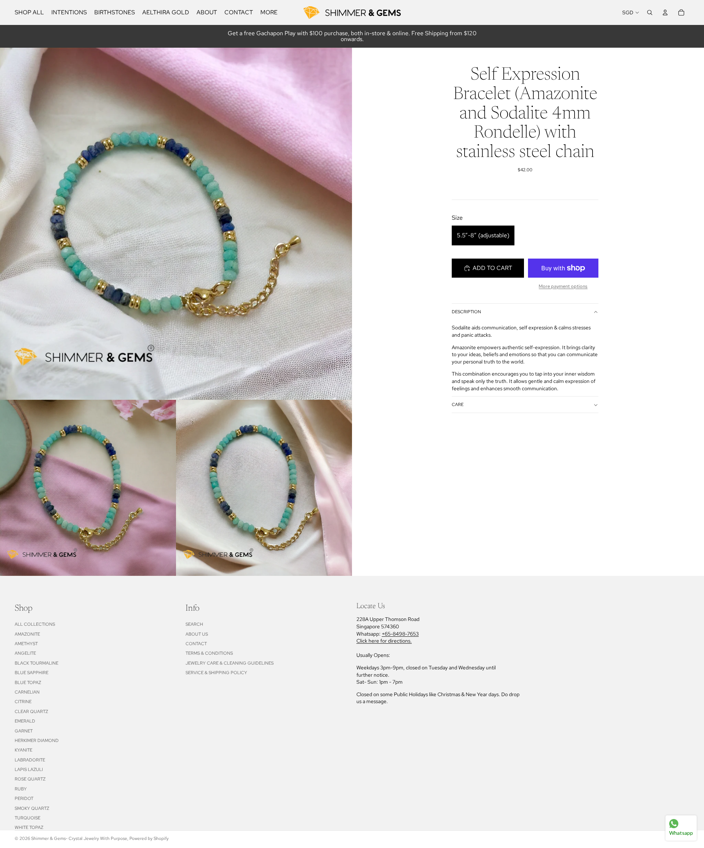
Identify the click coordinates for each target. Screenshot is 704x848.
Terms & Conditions (209, 653)
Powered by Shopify (149, 838)
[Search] (650, 12)
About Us (197, 634)
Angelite (25, 653)
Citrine (23, 702)
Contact (196, 644)
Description (466, 312)
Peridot (24, 798)
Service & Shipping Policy (216, 673)
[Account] (665, 12)
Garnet (24, 731)
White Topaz (29, 827)
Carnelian (27, 692)
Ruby (21, 789)
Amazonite (27, 634)
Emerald (25, 721)
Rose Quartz (30, 779)
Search (194, 624)
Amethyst (26, 644)
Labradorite (30, 760)
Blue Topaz (28, 683)
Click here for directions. (384, 640)
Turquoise (27, 818)
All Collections (35, 624)
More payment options (563, 286)
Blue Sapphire (31, 673)
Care (457, 405)
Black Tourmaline (36, 663)
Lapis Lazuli (29, 769)
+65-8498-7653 (400, 633)
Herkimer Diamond (37, 740)
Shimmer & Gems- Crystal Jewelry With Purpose (79, 838)
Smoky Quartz (32, 808)
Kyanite (23, 750)
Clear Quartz (31, 711)
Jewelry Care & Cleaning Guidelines (230, 663)
